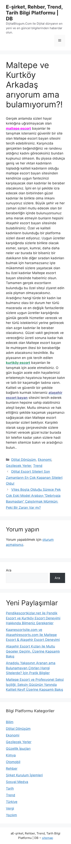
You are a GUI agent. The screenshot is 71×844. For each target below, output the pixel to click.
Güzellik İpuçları (18, 749)
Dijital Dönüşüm (23, 460)
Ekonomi (44, 460)
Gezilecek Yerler (18, 466)
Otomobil (13, 762)
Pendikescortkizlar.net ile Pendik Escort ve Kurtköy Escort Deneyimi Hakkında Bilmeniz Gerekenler (33, 618)
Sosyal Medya (17, 782)
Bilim (9, 722)
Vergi (10, 808)
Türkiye (11, 802)
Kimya (11, 755)
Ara (8, 570)
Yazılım (11, 815)
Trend (37, 466)
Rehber (11, 768)
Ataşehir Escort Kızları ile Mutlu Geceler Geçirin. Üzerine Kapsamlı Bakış (33, 651)
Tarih (10, 788)
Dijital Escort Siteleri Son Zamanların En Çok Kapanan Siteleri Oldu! (34, 477)
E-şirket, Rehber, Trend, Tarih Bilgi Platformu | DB (34, 13)
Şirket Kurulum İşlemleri (24, 775)
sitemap (47, 838)
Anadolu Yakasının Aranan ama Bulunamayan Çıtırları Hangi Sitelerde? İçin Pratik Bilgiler (30, 668)
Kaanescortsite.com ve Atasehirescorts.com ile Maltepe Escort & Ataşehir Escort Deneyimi (33, 635)
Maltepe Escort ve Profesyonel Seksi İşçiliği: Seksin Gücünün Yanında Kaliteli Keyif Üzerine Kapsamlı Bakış (35, 685)
